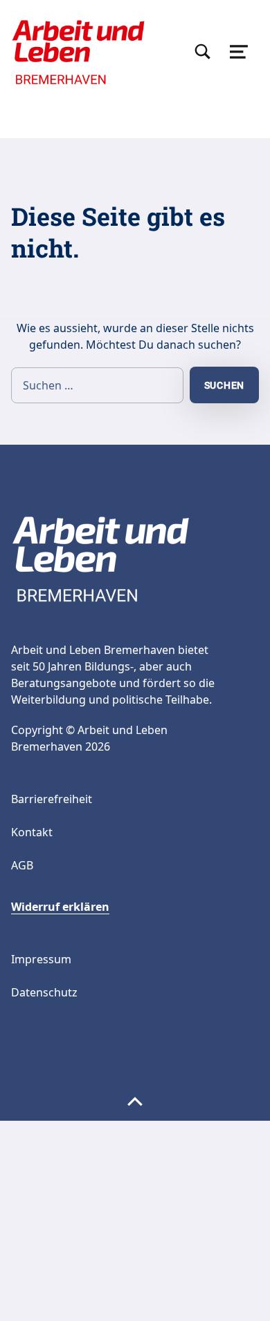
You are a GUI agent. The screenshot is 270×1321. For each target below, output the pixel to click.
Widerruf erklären (60, 906)
